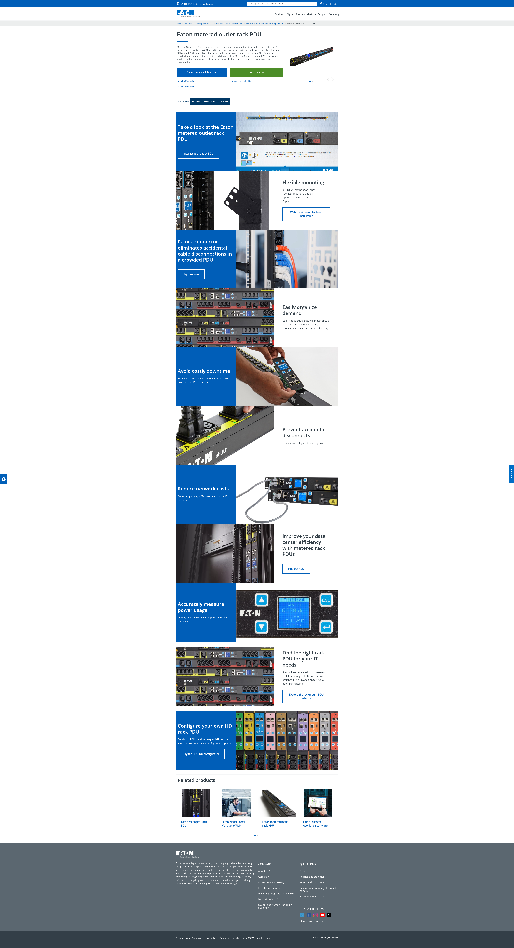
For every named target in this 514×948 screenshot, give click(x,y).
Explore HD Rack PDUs (241, 80)
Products (188, 23)
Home (178, 23)
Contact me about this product (202, 72)
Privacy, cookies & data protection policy (196, 938)
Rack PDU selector (186, 80)
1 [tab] (255, 835)
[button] (198, 154)
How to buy (255, 72)
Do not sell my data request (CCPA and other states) (246, 938)
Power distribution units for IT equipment (265, 23)
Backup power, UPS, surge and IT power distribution (219, 23)
